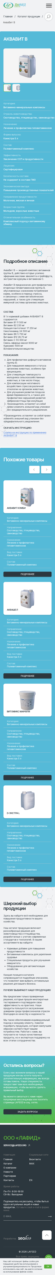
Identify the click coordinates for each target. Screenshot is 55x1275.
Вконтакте (35, 1159)
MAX (31, 1163)
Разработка (9, 1238)
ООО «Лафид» (21, 1138)
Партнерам (9, 1176)
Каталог (7, 1163)
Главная (7, 1159)
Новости (8, 1171)
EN (30, 1180)
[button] (27, 1111)
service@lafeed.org (14, 1145)
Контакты (8, 1180)
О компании (9, 1167)
